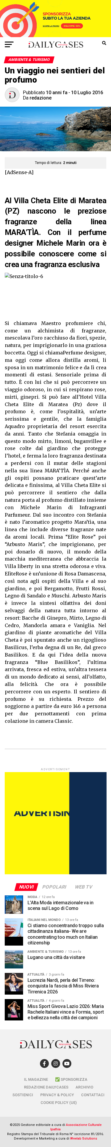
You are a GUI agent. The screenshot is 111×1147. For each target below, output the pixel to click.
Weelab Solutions (83, 1138)
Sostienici (22, 1095)
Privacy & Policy (57, 1095)
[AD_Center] (55, 35)
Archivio (84, 1087)
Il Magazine (36, 1079)
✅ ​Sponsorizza (71, 1079)
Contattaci (92, 1095)
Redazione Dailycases (46, 1087)
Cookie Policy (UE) (59, 1102)
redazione (41, 98)
